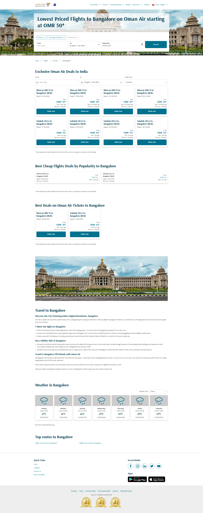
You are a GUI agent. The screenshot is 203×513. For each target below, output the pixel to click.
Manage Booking (117, 5)
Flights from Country (126, 491)
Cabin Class (129, 77)
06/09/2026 (107, 46)
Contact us (37, 471)
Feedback (37, 468)
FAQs (35, 464)
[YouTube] (159, 466)
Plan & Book (95, 5)
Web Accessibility (39, 475)
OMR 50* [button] (53, 26)
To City (81, 491)
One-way (40, 37)
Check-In (105, 5)
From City (115, 491)
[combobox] (52, 46)
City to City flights (91, 491)
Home (37, 61)
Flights (46, 61)
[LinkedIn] (145, 466)
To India (55, 61)
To (70, 43)
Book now (51, 111)
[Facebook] (130, 466)
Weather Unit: (143, 391)
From (39, 43)
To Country (74, 491)
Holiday (128, 5)
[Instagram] (138, 466)
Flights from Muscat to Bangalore (46, 443)
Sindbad (146, 5)
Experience (137, 5)
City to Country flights (104, 491)
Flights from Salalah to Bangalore (90, 443)
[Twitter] (152, 466)
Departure (106, 43)
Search (156, 44)
